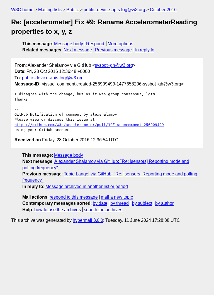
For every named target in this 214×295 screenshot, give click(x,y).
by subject (142, 203)
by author (164, 203)
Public (72, 9)
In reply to (144, 49)
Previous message (113, 49)
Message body (68, 43)
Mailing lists (50, 9)
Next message (78, 49)
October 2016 (163, 9)
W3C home (22, 9)
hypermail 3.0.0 (88, 220)
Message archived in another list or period (86, 186)
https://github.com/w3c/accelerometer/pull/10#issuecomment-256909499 (89, 125)
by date (100, 203)
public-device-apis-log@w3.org (114, 9)
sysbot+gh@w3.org (114, 65)
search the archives (103, 209)
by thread (119, 203)
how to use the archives (57, 209)
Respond (95, 43)
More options (120, 43)
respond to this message (74, 197)
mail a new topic (117, 197)
